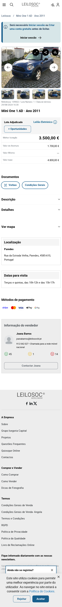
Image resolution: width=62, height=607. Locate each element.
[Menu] (4, 4)
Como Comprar (10, 474)
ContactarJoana (31, 365)
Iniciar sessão (37, 25)
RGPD (4, 525)
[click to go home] (31, 5)
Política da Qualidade (13, 538)
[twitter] (35, 404)
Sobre (4, 424)
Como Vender (9, 481)
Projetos (6, 437)
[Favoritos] (52, 4)
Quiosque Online (10, 450)
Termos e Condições (13, 518)
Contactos (7, 457)
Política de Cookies (41, 591)
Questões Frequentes (13, 444)
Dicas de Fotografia (12, 487)
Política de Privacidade (14, 531)
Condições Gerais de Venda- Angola (21, 512)
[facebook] (27, 404)
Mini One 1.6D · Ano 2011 (30, 15)
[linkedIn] (31, 404)
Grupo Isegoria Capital (14, 430)
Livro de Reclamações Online (17, 545)
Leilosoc (6, 15)
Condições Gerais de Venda (17, 505)
